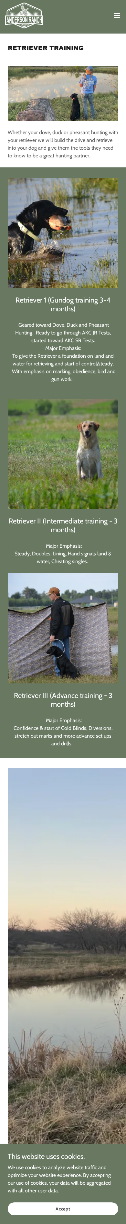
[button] (116, 15)
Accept (63, 1208)
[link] (26, 15)
